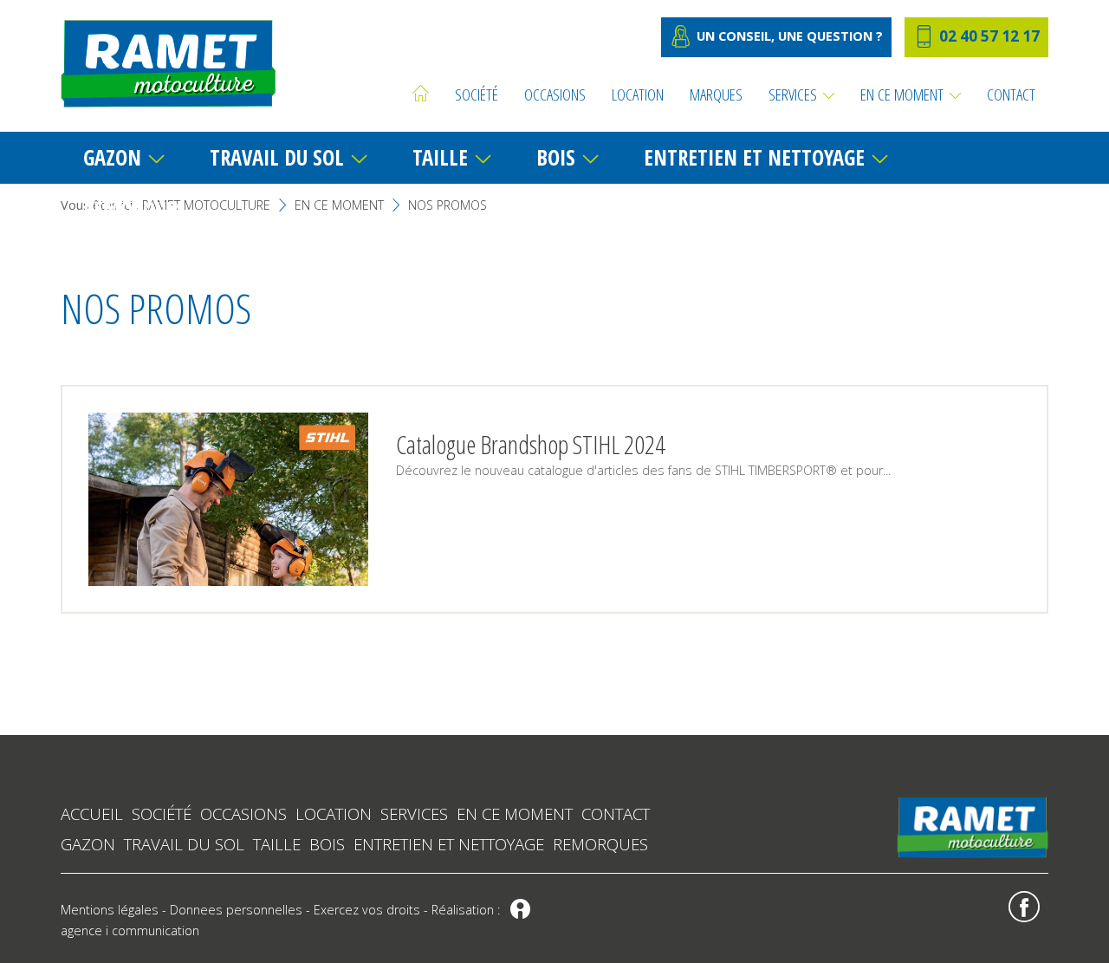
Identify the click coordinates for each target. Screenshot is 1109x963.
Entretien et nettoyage (448, 844)
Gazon (88, 844)
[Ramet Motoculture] (168, 63)
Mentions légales (110, 909)
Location (333, 813)
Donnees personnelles (236, 909)
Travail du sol (184, 844)
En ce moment (515, 813)
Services (414, 813)
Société (161, 813)
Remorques (600, 844)
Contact (615, 813)
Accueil (92, 813)
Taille (277, 844)
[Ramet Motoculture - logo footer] (972, 825)
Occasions (243, 813)
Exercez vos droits (367, 909)
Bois (327, 844)
